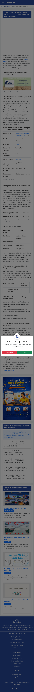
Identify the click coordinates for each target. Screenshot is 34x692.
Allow (24, 352)
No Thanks (9, 352)
